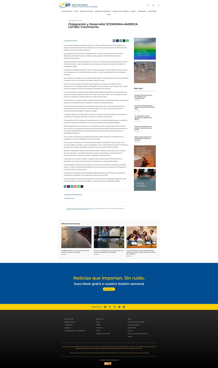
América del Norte (133, 325)
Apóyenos (68, 328)
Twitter (98, 325)
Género (133, 11)
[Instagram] (114, 307)
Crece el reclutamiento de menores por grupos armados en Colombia (109, 251)
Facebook (99, 328)
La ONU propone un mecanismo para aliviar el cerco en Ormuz (75, 251)
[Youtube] (119, 307)
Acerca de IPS (69, 319)
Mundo (130, 336)
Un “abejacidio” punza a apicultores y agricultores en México (143, 117)
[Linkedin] (124, 307)
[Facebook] (105, 307)
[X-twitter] (110, 307)
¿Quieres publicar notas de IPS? (75, 331)
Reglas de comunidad (103, 333)
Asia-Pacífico (132, 328)
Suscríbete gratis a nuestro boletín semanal (109, 284)
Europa (130, 331)
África (129, 319)
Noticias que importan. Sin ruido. (109, 278)
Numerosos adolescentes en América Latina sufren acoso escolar (143, 128)
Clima (76, 11)
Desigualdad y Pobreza (121, 11)
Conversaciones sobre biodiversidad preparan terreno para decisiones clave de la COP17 (141, 252)
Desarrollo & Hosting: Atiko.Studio (109, 360)
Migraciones (152, 11)
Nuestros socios (70, 322)
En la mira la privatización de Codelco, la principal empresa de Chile (145, 107)
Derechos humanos (86, 11)
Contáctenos (69, 325)
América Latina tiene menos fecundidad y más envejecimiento (143, 96)
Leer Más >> (138, 100)
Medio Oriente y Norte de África (138, 333)
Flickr (98, 331)
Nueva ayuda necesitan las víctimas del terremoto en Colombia (143, 138)
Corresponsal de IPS (70, 41)
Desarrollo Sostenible (103, 11)
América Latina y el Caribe (136, 322)
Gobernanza (142, 11)
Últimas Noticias (67, 11)
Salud (109, 14)
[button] (159, 5)
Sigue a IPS (99, 319)
